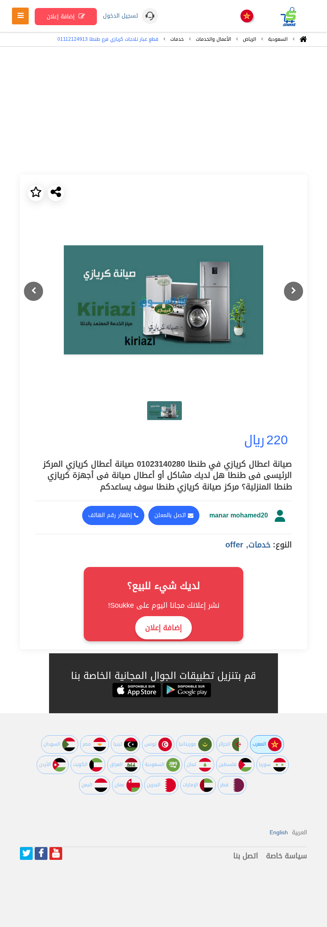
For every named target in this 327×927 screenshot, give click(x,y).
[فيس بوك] (41, 853)
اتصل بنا (245, 856)
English (279, 832)
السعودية (278, 39)
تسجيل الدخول (120, 16)
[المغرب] (246, 16)
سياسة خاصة (286, 856)
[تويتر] (26, 853)
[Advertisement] (163, 111)
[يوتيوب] (55, 853)
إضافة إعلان (62, 16)
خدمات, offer (248, 544)
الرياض (249, 39)
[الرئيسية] (303, 41)
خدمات (177, 39)
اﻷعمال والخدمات (213, 39)
